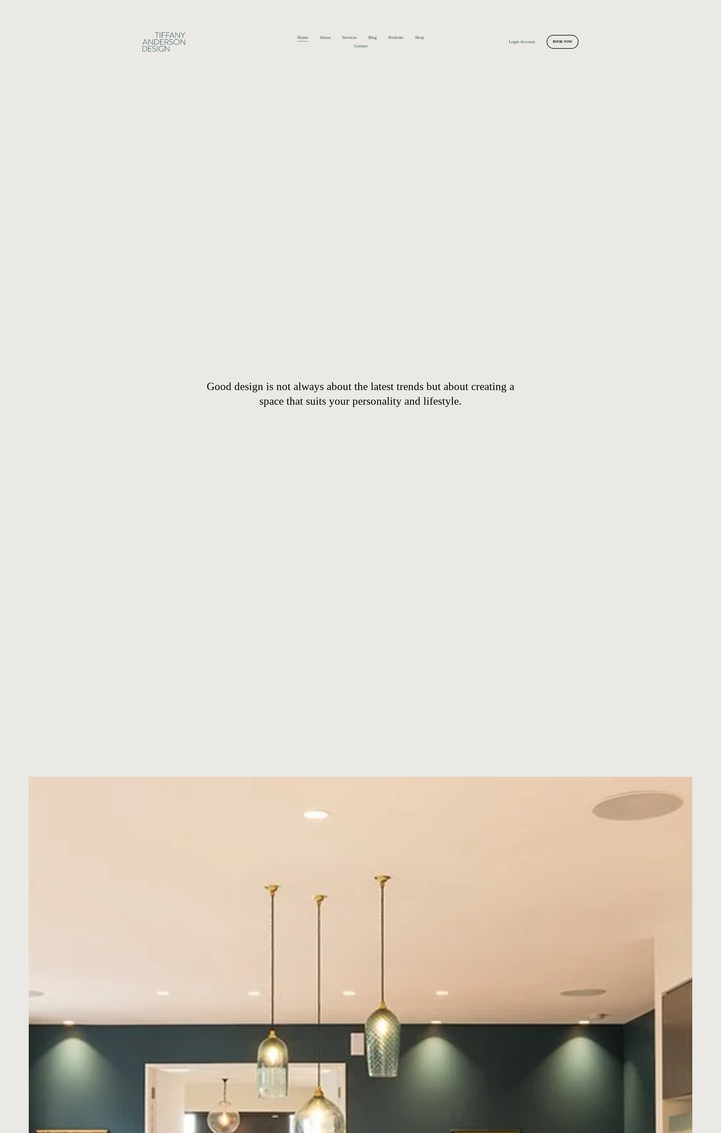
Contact (361, 46)
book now (563, 42)
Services (349, 37)
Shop (419, 37)
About (325, 37)
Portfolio (396, 37)
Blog (372, 37)
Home (302, 37)
